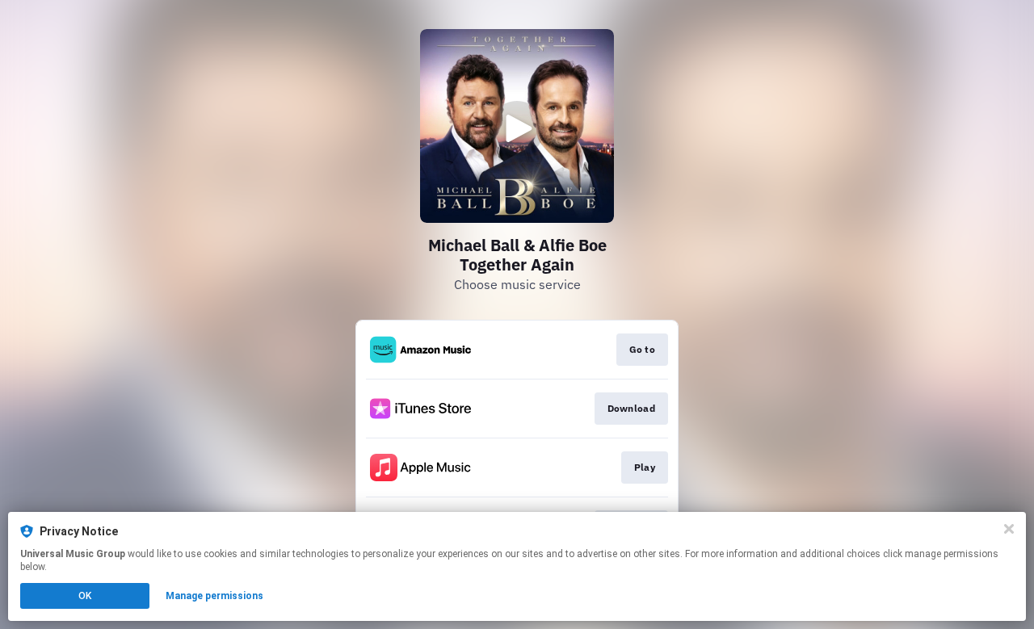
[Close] (1009, 529)
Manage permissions (214, 596)
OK (84, 596)
